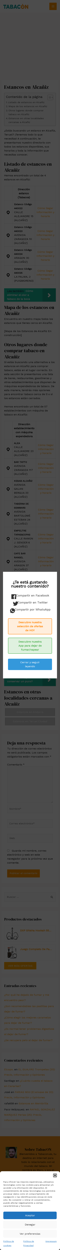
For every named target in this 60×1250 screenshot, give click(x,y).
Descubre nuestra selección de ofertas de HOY (30, 626)
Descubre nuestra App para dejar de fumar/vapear (30, 645)
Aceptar (30, 1215)
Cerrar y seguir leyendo (30, 664)
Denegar (30, 1224)
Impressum (51, 1241)
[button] (55, 1175)
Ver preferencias (30, 1233)
